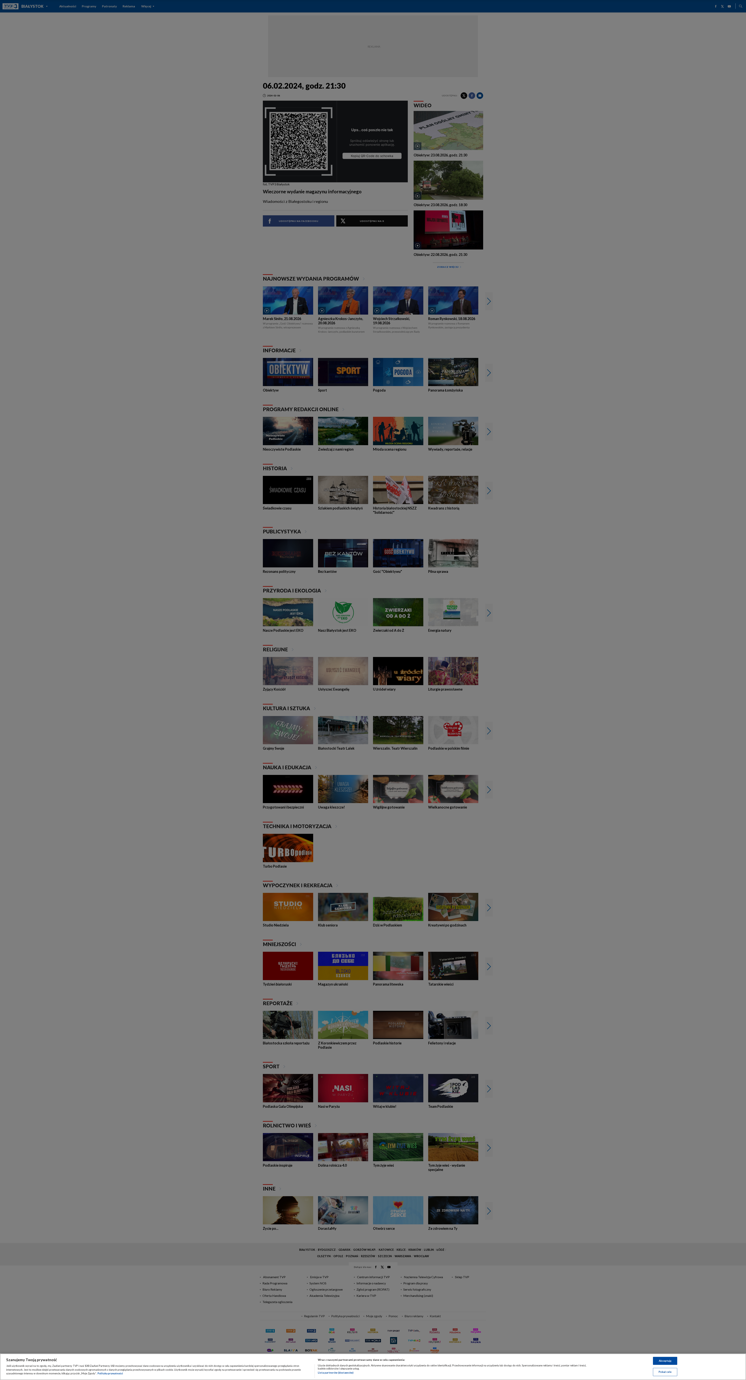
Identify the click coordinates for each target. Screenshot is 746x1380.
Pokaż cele (665, 1371)
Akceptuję (665, 1360)
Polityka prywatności (110, 1373)
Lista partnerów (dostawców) (335, 1372)
